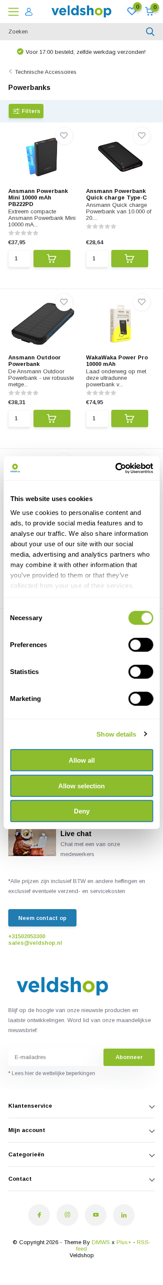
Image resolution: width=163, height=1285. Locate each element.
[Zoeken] (150, 31)
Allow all (82, 760)
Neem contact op (42, 918)
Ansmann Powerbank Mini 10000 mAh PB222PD (38, 197)
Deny (82, 811)
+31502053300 (26, 936)
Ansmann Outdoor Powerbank (34, 360)
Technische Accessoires (46, 72)
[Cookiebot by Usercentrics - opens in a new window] (116, 468)
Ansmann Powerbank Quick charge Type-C (116, 194)
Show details (116, 733)
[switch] (140, 645)
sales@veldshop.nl (35, 943)
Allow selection (81, 785)
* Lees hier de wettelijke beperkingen (51, 1073)
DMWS (101, 1242)
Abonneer (129, 1057)
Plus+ (123, 1242)
